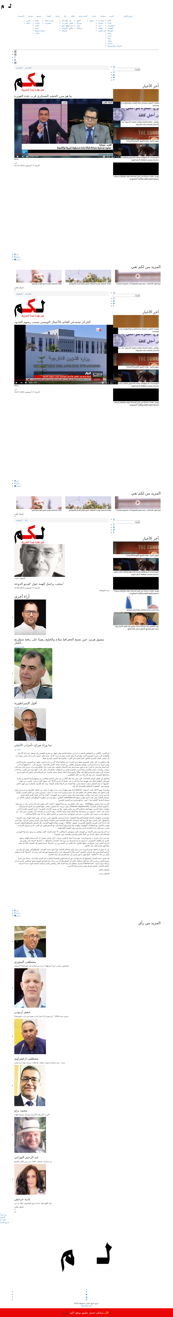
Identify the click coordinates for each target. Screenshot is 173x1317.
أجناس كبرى (83, 16)
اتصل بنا (3, 1219)
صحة (37, 28)
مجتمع (39, 16)
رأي (65, 16)
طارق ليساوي (19, 647)
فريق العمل (127, 16)
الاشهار (2, 1217)
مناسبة (100, 23)
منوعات (103, 16)
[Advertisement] (62, 235)
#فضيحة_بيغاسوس (115, 45)
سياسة (30, 16)
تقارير (28, 20)
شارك (17, 256)
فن (70, 20)
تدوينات (64, 28)
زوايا (109, 38)
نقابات (37, 33)
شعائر (100, 28)
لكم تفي (28, 67)
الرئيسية (21, 16)
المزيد (111, 16)
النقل (37, 25)
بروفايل (79, 28)
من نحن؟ (3, 1214)
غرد (17, 254)
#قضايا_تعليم (40, 30)
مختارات (101, 20)
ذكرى (110, 35)
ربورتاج (79, 23)
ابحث (138, 69)
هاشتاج (64, 30)
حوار (78, 25)
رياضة (57, 16)
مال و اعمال (49, 20)
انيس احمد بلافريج (21, 707)
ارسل (18, 259)
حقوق (92, 20)
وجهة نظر (65, 25)
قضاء (37, 20)
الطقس (110, 28)
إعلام (109, 20)
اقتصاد (48, 16)
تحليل (28, 23)
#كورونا (110, 30)
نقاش (71, 23)
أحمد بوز (17, 749)
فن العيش (102, 30)
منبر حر (65, 23)
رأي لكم (65, 20)
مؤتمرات (48, 23)
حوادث (37, 23)
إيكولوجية (111, 25)
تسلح (109, 33)
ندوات (71, 25)
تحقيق (79, 20)
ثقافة (73, 16)
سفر (100, 25)
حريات (93, 16)
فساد (109, 23)
